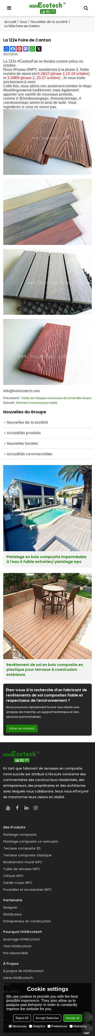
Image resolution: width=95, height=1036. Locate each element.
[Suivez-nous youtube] (7, 807)
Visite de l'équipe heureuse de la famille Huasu (56, 398)
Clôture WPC (13, 876)
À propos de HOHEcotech (23, 971)
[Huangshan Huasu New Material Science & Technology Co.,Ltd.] (47, 8)
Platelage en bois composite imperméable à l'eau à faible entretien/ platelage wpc (46, 559)
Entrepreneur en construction (27, 921)
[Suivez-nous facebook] (17, 807)
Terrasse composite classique (27, 855)
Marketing (79, 1026)
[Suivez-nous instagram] (35, 807)
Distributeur (12, 914)
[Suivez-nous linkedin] (26, 807)
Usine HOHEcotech (18, 978)
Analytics (39, 1026)
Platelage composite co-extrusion (30, 841)
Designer (10, 907)
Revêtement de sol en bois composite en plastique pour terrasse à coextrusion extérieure (44, 669)
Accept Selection (47, 1018)
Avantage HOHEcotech (21, 939)
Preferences (59, 1026)
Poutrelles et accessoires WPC (27, 889)
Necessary (19, 1026)
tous (23, 21)
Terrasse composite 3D (22, 848)
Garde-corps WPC (18, 882)
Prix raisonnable (15, 953)
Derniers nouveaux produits (36, 403)
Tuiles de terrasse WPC (21, 869)
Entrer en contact (22, 728)
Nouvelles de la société (49, 21)
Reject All (22, 1018)
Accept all (72, 1018)
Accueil (10, 21)
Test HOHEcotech (17, 946)
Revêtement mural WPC (22, 862)
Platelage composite (20, 834)
